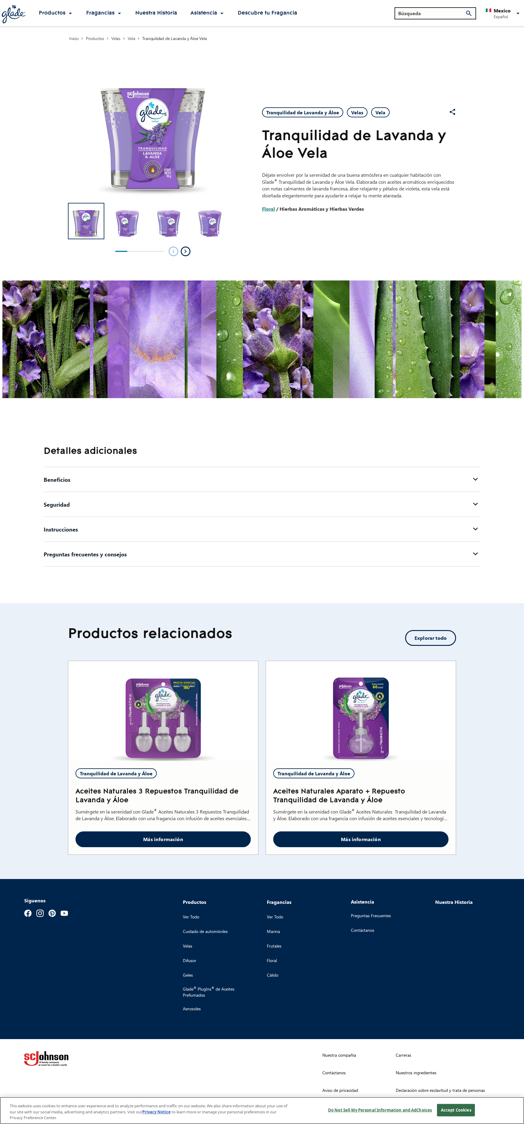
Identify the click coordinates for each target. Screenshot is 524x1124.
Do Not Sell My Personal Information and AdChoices (380, 1109)
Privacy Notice (156, 1112)
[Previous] (173, 251)
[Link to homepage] (13, 13)
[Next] (185, 251)
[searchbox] (431, 13)
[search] (468, 13)
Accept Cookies (456, 1109)
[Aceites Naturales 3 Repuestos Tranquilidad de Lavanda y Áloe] (163, 711)
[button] (504, 13)
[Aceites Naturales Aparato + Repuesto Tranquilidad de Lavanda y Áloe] (361, 711)
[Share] (452, 112)
